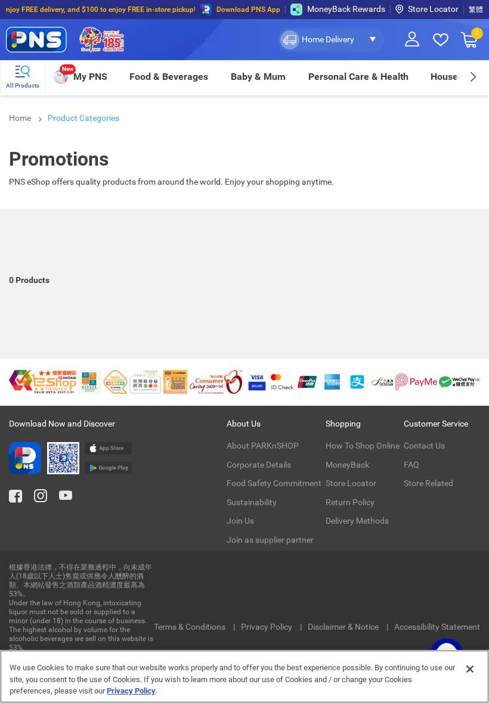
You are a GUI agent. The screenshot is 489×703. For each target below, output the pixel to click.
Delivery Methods (357, 520)
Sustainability (252, 502)
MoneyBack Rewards (346, 9)
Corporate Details (259, 464)
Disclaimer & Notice (344, 627)
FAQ (411, 464)
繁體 (476, 9)
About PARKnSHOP (263, 445)
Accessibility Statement (437, 627)
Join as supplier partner (270, 540)
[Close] (470, 669)
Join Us (240, 520)
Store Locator (433, 9)
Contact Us (424, 445)
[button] (331, 40)
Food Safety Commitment (274, 483)
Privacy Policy (267, 627)
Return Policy (350, 502)
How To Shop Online (363, 445)
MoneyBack (347, 464)
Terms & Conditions (190, 627)
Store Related (428, 483)
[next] (472, 76)
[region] (244, 676)
